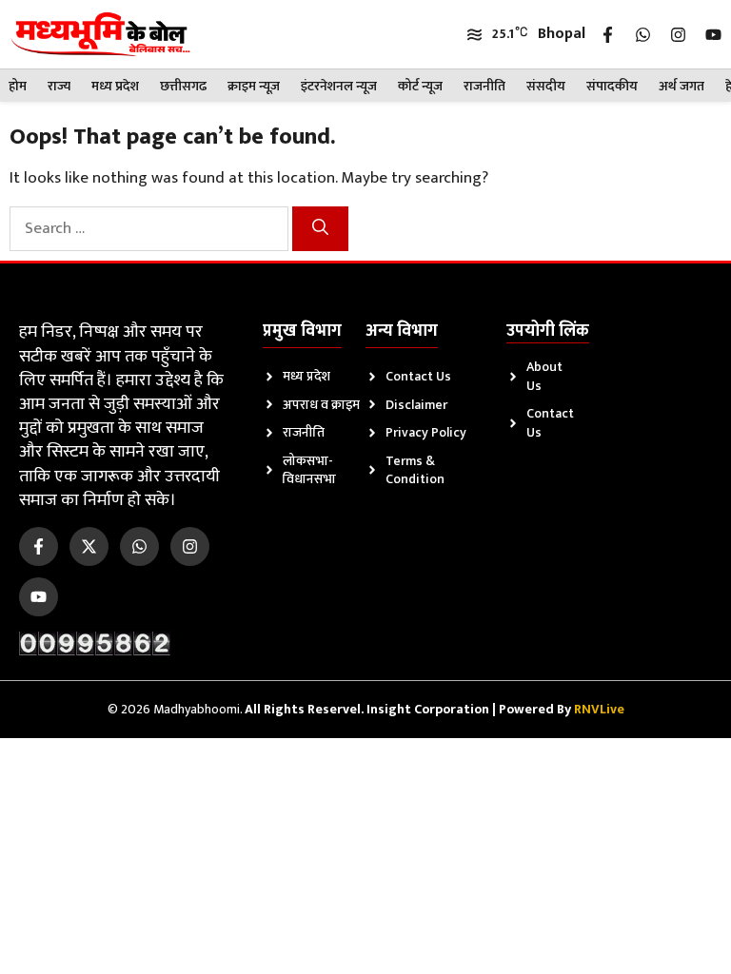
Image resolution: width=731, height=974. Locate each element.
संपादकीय (612, 86)
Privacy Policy (425, 432)
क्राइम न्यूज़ (253, 86)
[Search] (320, 229)
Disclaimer (416, 405)
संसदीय (545, 86)
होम (18, 86)
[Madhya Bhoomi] (100, 34)
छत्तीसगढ (183, 86)
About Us (544, 376)
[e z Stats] (95, 642)
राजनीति (484, 86)
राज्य (59, 86)
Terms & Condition (415, 470)
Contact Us (418, 376)
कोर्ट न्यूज (420, 86)
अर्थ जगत (681, 86)
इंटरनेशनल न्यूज (339, 86)
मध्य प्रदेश (115, 86)
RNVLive (599, 709)
